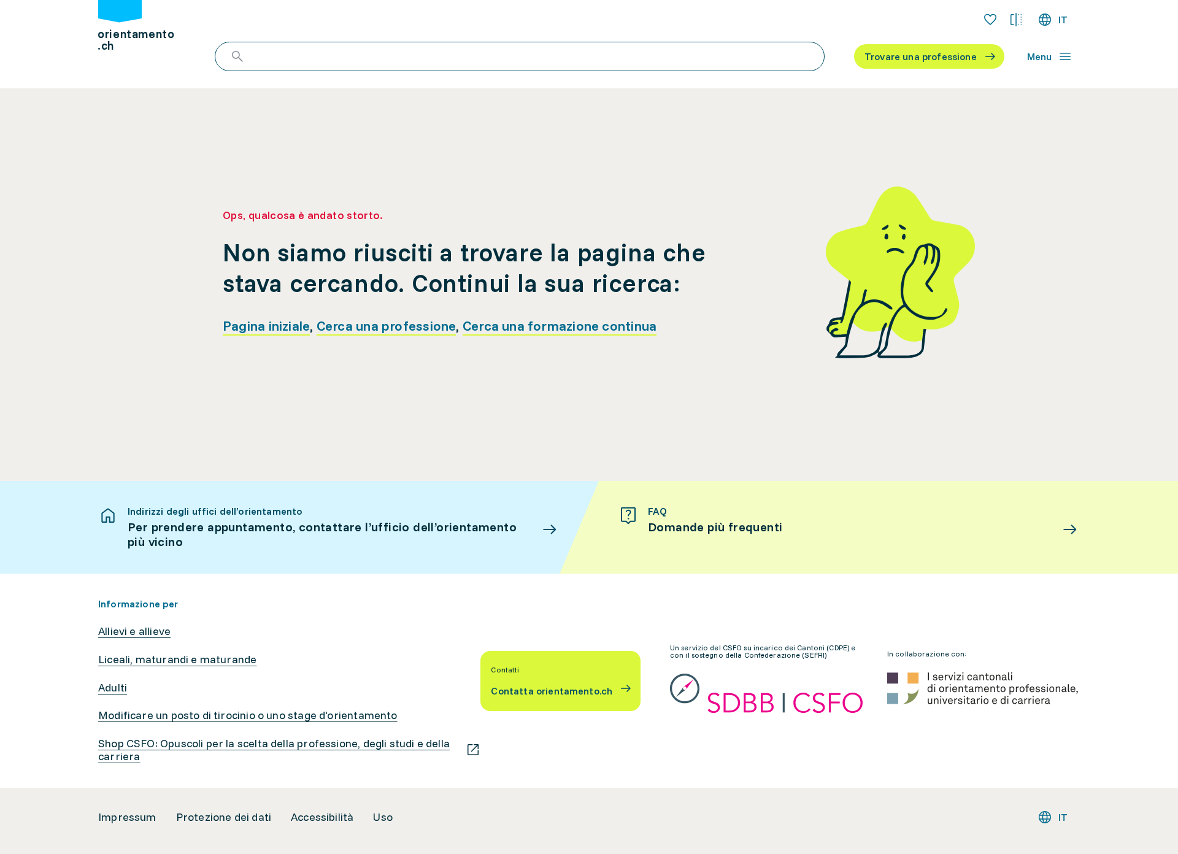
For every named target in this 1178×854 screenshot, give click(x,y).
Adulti (112, 687)
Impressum (127, 817)
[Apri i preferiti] (990, 19)
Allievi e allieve (134, 631)
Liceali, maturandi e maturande (177, 659)
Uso (383, 817)
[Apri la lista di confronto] (1016, 19)
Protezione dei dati (223, 817)
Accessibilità (322, 817)
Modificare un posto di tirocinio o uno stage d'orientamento (248, 715)
